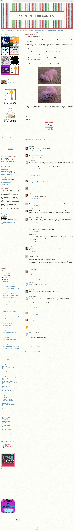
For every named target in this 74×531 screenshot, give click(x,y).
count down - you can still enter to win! (11, 297)
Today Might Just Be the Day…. (9, 390)
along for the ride (6, 395)
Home (49, 344)
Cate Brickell (31, 179)
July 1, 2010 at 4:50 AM (34, 190)
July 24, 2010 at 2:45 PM (35, 329)
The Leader (31, 269)
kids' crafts (31, 30)
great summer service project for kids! (11, 346)
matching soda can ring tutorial (9, 339)
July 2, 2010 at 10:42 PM (35, 293)
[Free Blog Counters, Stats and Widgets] (37, 529)
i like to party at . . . (62, 30)
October (5, 277)
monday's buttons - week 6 (8, 291)
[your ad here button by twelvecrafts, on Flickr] (14, 74)
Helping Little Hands (6, 376)
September (5, 279)
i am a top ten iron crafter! (8, 342)
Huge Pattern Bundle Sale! (7, 414)
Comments (5, 137)
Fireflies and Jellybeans (7, 381)
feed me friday (4, 163)
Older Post (71, 344)
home (3, 30)
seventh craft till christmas (40, 139)
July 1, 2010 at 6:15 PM (34, 266)
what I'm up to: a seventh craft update (11, 327)
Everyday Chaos (6, 417)
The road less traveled (7, 399)
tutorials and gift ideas (22, 30)
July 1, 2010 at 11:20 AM (35, 214)
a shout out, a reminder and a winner (10, 295)
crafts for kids (4, 158)
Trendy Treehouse (6, 408)
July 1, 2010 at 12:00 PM (35, 222)
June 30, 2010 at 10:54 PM (35, 150)
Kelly (30, 193)
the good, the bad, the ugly (8, 344)
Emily (30, 201)
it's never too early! (7, 325)
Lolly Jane (31, 325)
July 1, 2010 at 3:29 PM (34, 251)
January (5, 359)
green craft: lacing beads (8, 313)
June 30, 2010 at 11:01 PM (35, 175)
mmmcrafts (4, 371)
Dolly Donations (6, 403)
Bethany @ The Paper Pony (34, 217)
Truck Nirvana (5, 422)
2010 (3, 272)
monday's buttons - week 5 (8, 306)
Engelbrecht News (6, 421)
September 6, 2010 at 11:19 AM (36, 339)
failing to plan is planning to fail (9, 311)
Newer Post (27, 344)
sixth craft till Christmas (6, 176)
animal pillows (31, 139)
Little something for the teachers (8, 426)
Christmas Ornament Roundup (8, 387)
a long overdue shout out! (8, 315)
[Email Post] (41, 137)
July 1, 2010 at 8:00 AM (34, 205)
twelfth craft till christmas (6, 182)
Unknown (31, 160)
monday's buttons (4, 169)
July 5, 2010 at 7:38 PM (34, 321)
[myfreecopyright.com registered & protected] (10, 215)
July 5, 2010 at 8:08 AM (34, 314)
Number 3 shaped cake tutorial (8, 409)
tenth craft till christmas (6, 177)
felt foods (3, 164)
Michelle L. (31, 311)
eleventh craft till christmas (6, 161)
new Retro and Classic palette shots (9, 372)
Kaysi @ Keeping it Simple (34, 318)
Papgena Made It (32, 254)
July (4, 283)
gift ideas (3, 168)
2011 (3, 270)
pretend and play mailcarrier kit (7, 172)
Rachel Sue (31, 296)
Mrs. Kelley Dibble (32, 186)
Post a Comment (29, 342)
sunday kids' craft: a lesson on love (10, 293)
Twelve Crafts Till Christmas (37, 15)
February (5, 357)
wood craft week (4, 184)
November (5, 275)
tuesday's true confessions (6, 179)
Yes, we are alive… (6, 391)
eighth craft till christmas (6, 159)
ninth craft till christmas (6, 171)
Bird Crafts (4, 366)
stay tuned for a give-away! (9, 334)
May (4, 352)
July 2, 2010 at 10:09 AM (35, 286)
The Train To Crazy (6, 434)
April (4, 354)
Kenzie (30, 146)
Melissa (30, 289)
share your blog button (51, 30)
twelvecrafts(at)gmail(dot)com (7, 127)
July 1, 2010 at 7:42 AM (34, 198)
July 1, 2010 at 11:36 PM (35, 279)
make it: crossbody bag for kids (9, 332)
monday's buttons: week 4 (8, 323)
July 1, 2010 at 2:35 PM (34, 242)
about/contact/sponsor (10, 30)
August (5, 281)
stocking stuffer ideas (39, 30)
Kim (29, 153)
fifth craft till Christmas (5, 166)
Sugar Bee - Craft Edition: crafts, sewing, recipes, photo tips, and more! (9, 431)
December (5, 273)
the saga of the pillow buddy (33, 36)
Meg (29, 208)
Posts (4, 135)
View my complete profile (13, 82)
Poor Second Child (6, 396)
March (4, 355)
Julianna (30, 282)
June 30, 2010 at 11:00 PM (35, 168)
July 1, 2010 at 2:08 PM (34, 231)
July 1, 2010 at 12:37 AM (35, 182)
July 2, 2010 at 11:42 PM (35, 307)
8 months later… (5, 418)
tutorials (2, 181)
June (4, 285)
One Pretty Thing (6, 386)
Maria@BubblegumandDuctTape (35, 246)
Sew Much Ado (5, 413)
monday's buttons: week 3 (8, 341)
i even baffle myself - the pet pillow (10, 301)
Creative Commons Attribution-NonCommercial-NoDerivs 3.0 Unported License (9, 222)
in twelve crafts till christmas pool (8, 445)
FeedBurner (13, 151)
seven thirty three (32, 332)
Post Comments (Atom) (36, 346)
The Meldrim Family (6, 425)
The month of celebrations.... (7, 400)
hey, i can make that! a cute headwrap (11, 299)
